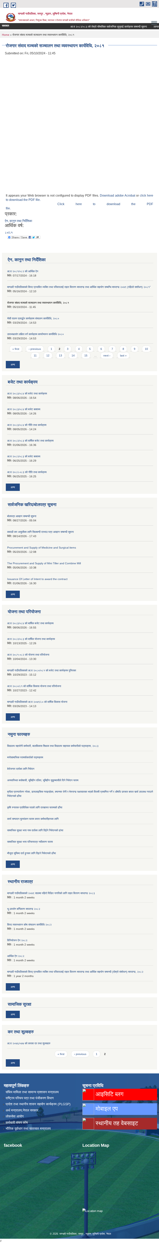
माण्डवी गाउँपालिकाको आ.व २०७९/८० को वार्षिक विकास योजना (37, 701)
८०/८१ (9, 232)
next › (106, 355)
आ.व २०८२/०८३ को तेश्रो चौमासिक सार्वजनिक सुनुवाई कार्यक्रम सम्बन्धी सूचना (98, 26)
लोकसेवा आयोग (15, 1116)
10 (146, 348)
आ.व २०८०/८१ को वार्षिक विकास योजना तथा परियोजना (34, 686)
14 (73, 355)
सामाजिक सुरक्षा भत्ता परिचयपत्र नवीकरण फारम (30, 841)
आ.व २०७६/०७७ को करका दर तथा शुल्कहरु (28, 1043)
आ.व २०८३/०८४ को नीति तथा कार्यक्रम (26, 424)
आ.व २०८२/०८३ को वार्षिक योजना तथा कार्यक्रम (31, 639)
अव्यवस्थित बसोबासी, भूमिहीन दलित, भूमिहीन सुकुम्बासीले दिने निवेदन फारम (42, 780)
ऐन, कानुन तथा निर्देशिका (18, 221)
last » (123, 355)
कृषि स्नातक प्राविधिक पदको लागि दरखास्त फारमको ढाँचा (34, 807)
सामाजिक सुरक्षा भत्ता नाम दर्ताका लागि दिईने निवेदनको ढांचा (35, 830)
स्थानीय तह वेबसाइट (116, 1123)
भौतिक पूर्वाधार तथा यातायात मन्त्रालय (28, 1128)
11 (35, 355)
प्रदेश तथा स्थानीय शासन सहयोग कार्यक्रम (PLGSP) (38, 1104)
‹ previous (35, 348)
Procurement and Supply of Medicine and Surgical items (41, 547)
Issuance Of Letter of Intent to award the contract (37, 579)
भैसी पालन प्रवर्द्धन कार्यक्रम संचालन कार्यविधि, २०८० (33, 318)
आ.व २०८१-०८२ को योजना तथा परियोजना (28, 654)
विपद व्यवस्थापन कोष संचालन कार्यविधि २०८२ (29, 924)
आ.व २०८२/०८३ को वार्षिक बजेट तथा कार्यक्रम (30, 440)
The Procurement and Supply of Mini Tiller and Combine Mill (44, 563)
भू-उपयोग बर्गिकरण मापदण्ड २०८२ (23, 908)
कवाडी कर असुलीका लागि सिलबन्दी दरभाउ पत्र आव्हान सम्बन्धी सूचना (40, 531)
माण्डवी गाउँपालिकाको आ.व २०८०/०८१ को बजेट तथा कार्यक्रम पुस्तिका (41, 670)
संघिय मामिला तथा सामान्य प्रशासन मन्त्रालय (32, 1092)
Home (5, 34)
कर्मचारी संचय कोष (17, 1122)
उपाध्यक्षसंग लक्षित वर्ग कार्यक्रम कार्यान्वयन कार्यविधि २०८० (35, 334)
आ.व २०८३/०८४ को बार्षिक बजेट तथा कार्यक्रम (30, 623)
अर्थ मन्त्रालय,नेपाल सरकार (22, 1110)
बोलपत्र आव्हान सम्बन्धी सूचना (21, 516)
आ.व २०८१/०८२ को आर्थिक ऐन (22, 271)
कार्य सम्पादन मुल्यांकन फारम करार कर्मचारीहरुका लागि (33, 818)
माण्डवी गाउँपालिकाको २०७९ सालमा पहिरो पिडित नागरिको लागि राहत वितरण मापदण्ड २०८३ (51, 893)
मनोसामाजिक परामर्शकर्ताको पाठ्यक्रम (25, 757)
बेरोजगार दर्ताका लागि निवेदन (20, 768)
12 (47, 355)
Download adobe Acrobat (118, 195)
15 (85, 355)
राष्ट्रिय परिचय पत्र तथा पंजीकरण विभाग (30, 1098)
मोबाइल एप (106, 1108)
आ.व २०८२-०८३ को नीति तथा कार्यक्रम (27, 472)
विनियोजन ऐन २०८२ (17, 940)
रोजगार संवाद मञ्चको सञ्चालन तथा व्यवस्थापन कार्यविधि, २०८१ (38, 302)
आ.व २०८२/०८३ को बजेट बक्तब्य (23, 456)
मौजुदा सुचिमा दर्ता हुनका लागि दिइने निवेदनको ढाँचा (31, 853)
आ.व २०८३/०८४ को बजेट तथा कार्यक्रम (27, 393)
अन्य (13, 364)
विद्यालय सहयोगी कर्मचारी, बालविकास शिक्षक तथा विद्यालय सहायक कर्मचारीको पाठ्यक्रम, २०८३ (53, 745)
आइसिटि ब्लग (109, 1094)
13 (60, 355)
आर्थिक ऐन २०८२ (15, 956)
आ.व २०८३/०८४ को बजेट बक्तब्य (23, 409)
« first (15, 348)
